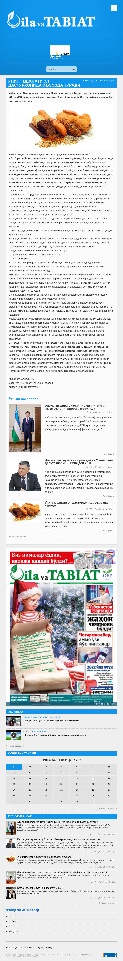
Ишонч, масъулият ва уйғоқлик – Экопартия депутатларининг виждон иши (58, 839)
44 (30, 772)
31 (14, 784)
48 (77, 767)
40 (93, 772)
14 (46, 796)
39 (109, 772)
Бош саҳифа (88, 81)
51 (30, 767)
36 (46, 778)
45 (14, 772)
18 (93, 790)
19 (77, 790)
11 (61, 796)
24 (14, 790)
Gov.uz (12, 926)
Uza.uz (12, 916)
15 (30, 796)
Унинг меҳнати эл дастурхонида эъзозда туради (44, 856)
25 (109, 784)
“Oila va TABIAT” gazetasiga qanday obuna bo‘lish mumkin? (51, 720)
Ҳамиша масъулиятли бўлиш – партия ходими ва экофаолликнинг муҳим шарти (62, 871)
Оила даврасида (22, 955)
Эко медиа (15, 711)
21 (61, 790)
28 (61, 784)
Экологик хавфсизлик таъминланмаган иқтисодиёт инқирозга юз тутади (57, 821)
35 (61, 778)
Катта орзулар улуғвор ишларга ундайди (40, 887)
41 (77, 772)
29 (46, 784)
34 (77, 778)
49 (61, 767)
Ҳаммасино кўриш (17, 537)
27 (77, 784)
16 (14, 796)
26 (93, 784)
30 (30, 784)
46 (109, 767)
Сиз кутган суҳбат (106, 81)
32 (109, 778)
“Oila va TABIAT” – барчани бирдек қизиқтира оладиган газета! (54, 735)
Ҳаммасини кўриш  (15, 746)
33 (93, 778)
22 (46, 790)
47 (93, 767)
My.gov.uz (14, 931)
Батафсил (108, 454)
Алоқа (49, 947)
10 (77, 796)
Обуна (39, 947)
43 (46, 772)
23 (30, 790)
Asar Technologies (65, 954)
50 (46, 767)
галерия (28, 947)
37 (30, 778)
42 (61, 772)
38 (14, 778)
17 (109, 790)
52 (14, 767)
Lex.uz (12, 921)
